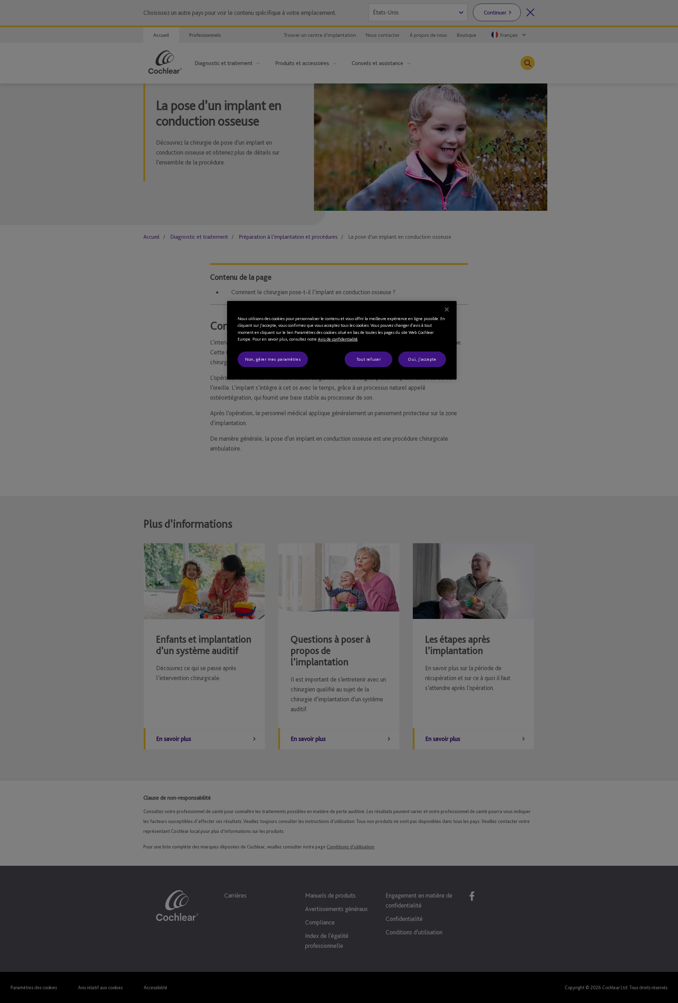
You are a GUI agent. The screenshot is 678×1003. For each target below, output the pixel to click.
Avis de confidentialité (338, 339)
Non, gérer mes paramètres (273, 359)
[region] (342, 340)
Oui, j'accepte (422, 359)
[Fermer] (446, 309)
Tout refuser (368, 359)
